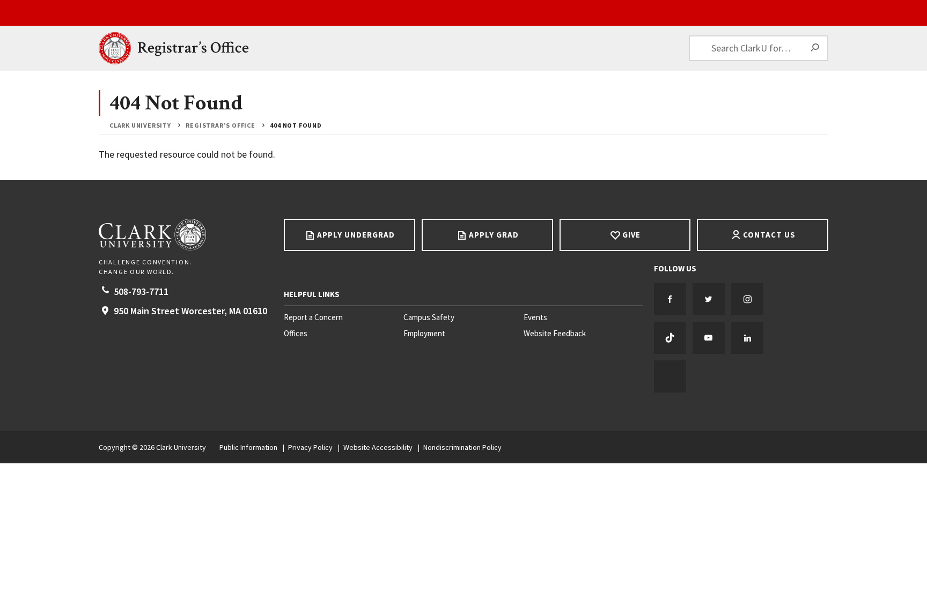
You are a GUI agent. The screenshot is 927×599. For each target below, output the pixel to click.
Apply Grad (494, 235)
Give (631, 235)
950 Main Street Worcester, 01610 (190, 311)
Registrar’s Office (193, 48)
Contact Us (769, 235)
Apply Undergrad (356, 235)
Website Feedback (555, 333)
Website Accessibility (378, 447)
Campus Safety (428, 317)
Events (535, 317)
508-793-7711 (141, 291)
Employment (424, 333)
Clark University (140, 125)
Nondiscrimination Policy (462, 447)
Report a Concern (313, 317)
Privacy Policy (310, 447)
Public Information (248, 447)
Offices (295, 333)
